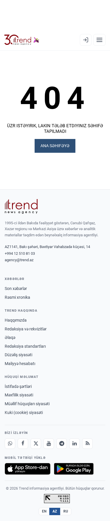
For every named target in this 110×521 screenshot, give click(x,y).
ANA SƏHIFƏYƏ (55, 145)
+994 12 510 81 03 (20, 253)
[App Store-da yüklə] (27, 469)
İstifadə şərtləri (18, 386)
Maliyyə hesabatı (20, 363)
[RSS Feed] (87, 443)
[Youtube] (48, 443)
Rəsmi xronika (17, 297)
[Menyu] (99, 40)
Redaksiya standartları (25, 346)
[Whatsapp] (10, 443)
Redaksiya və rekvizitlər (26, 329)
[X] (36, 443)
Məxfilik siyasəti (19, 395)
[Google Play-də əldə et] (74, 469)
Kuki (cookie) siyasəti (24, 412)
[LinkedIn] (74, 443)
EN (44, 511)
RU (65, 511)
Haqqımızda (16, 320)
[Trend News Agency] (21, 206)
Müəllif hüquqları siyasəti (27, 403)
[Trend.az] (21, 40)
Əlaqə (10, 337)
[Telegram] (61, 443)
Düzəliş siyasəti (18, 354)
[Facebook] (23, 443)
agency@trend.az (19, 260)
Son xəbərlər (16, 288)
